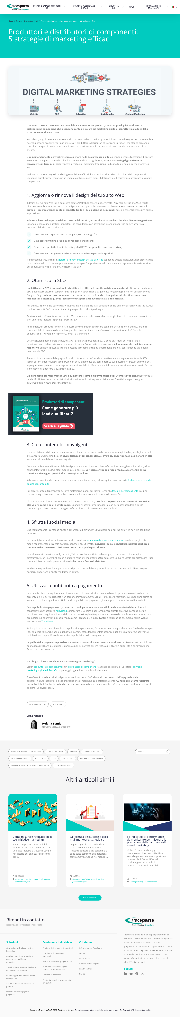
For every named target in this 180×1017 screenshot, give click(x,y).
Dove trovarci (84, 958)
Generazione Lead (37, 704)
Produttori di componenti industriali (58, 948)
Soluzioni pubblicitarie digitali (84, 7)
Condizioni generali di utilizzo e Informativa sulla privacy (97, 1010)
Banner (73, 751)
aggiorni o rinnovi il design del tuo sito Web (80, 259)
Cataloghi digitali (20, 758)
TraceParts (47, 621)
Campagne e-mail (55, 751)
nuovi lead (61, 610)
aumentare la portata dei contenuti (105, 540)
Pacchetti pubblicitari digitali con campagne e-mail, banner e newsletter (19, 959)
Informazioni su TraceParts (153, 7)
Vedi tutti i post (90, 897)
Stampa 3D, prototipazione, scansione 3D (30, 765)
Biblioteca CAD (114, 7)
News (131, 7)
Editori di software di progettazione (57, 961)
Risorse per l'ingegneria (91, 758)
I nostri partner (85, 969)
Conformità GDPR (127, 1010)
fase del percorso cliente (125, 490)
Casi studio (40, 758)
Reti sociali (58, 704)
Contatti (82, 953)
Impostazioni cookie (143, 1010)
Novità (82, 974)
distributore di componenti (82, 666)
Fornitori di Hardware (52, 974)
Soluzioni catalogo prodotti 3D (47, 7)
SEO (54, 758)
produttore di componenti (48, 666)
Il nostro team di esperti (89, 963)
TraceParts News (63, 765)
